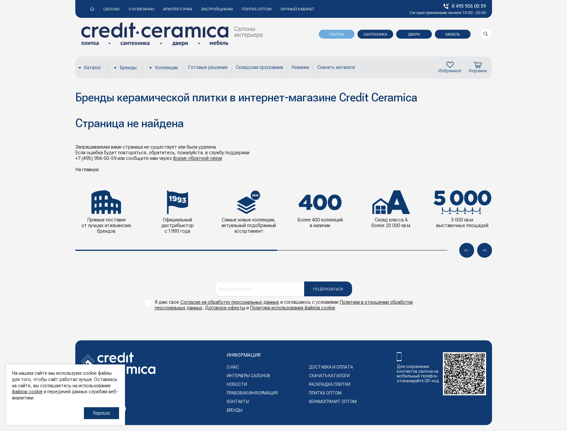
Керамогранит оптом (333, 401)
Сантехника (375, 34)
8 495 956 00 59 (469, 6)
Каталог (92, 67)
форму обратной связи (197, 158)
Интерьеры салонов (248, 375)
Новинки (300, 67)
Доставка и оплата (331, 367)
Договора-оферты (225, 308)
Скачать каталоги (336, 67)
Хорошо (101, 413)
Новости (237, 384)
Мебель (453, 34)
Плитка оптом (256, 9)
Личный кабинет (297, 9)
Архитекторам (177, 9)
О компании (141, 9)
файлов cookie (27, 391)
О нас (233, 367)
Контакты (238, 401)
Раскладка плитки (329, 384)
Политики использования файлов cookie (292, 308)
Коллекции (166, 67)
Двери (414, 34)
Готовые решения (207, 67)
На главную (87, 169)
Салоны (111, 9)
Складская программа (259, 67)
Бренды (128, 67)
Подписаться (328, 289)
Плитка (336, 34)
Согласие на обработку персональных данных (229, 302)
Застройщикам (217, 9)
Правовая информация (252, 393)
